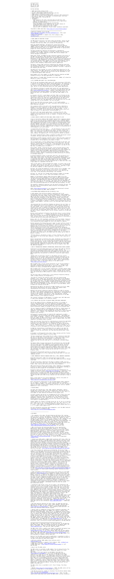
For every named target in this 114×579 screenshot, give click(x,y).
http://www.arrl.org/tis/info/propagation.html (43, 409)
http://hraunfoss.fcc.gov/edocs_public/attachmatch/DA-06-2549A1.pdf (52, 467)
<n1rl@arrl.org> (35, 35)
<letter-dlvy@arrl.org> (36, 33)
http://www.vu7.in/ (41, 472)
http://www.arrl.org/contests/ (38, 424)
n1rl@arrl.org (64, 542)
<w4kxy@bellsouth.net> (58, 499)
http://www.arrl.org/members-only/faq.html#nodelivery (45, 32)
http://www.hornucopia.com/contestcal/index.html (43, 425)
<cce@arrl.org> (34, 437)
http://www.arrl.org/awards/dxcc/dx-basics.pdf (43, 379)
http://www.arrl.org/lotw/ (52, 370)
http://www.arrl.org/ (36, 526)
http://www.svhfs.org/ (55, 500)
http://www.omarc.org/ (56, 518)
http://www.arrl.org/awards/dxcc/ (39, 506)
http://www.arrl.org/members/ (38, 553)
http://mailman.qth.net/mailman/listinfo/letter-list (44, 572)
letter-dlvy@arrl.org (36, 541)
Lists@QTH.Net (44, 571)
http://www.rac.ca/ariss (40, 188)
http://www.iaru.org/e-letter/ (38, 261)
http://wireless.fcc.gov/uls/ (41, 90)
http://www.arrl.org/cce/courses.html (40, 436)
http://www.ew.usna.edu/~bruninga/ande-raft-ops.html (55, 448)
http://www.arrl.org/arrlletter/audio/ (56, 28)
